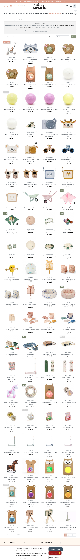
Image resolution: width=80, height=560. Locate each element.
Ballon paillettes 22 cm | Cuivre (30, 84)
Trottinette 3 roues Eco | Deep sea (49, 452)
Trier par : (52, 37)
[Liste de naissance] (67, 6)
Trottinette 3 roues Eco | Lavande (68, 452)
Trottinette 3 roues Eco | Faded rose (30, 377)
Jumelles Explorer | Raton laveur (68, 159)
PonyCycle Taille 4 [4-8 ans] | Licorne (11, 402)
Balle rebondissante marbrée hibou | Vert (49, 477)
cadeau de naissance (28, 1)
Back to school (67, 13)
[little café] (11, 6)
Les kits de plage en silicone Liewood (64, 25)
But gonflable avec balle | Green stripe (49, 231)
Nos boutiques (9, 543)
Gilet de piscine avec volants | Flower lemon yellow (49, 279)
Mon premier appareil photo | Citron (49, 527)
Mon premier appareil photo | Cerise (31, 527)
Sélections (44, 13)
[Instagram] (5, 6)
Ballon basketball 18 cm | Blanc (12, 134)
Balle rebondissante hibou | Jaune (68, 477)
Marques (7, 13)
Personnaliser (54, 557)
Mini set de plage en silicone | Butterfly (49, 329)
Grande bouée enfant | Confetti (31, 402)
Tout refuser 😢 (55, 553)
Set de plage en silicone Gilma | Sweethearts (31, 329)
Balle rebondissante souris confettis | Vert (31, 477)
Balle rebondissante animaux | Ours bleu (12, 527)
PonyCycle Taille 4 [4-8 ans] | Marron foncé (11, 477)
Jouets (14, 13)
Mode (37, 13)
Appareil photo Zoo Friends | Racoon (30, 59)
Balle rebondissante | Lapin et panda (68, 402)
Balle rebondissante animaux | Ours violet (30, 502)
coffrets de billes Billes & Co (44, 30)
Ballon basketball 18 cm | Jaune (68, 109)
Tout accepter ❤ (56, 549)
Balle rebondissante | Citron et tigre (12, 427)
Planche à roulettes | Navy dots (68, 377)
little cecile (7, 545)
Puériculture (23, 13)
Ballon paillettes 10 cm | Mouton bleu (11, 502)
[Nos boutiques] (8, 6)
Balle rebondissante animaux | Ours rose (49, 502)
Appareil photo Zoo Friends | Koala (11, 159)
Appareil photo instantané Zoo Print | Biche (31, 159)
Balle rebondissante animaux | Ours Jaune (68, 502)
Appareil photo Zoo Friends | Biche (68, 134)
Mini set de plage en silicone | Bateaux (68, 329)
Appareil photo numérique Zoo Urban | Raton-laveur (49, 134)
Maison (31, 13)
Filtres (73, 37)
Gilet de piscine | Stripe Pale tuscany (30, 304)
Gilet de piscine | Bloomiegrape (11, 377)
